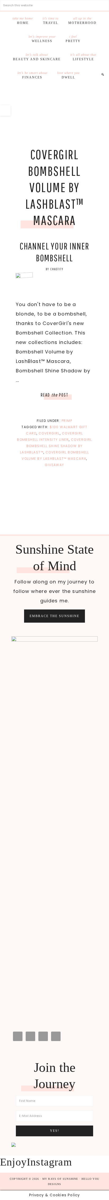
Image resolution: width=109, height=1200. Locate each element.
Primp (67, 420)
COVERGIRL (49, 433)
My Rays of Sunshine (54, 110)
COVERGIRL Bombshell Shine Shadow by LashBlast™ (56, 445)
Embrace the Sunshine (54, 616)
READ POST (55, 395)
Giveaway (54, 465)
